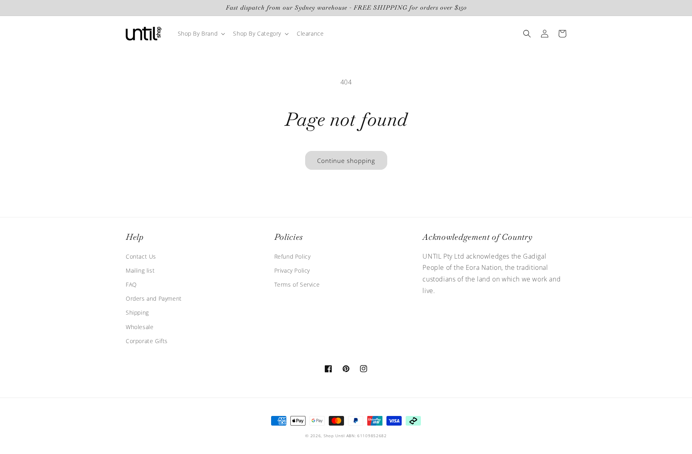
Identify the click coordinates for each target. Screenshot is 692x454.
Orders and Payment (154, 298)
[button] (201, 33)
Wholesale (139, 327)
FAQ (131, 284)
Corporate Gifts (147, 341)
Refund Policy (292, 256)
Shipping (137, 312)
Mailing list (140, 270)
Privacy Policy (292, 270)
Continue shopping (346, 161)
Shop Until (334, 435)
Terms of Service (297, 284)
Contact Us (141, 256)
